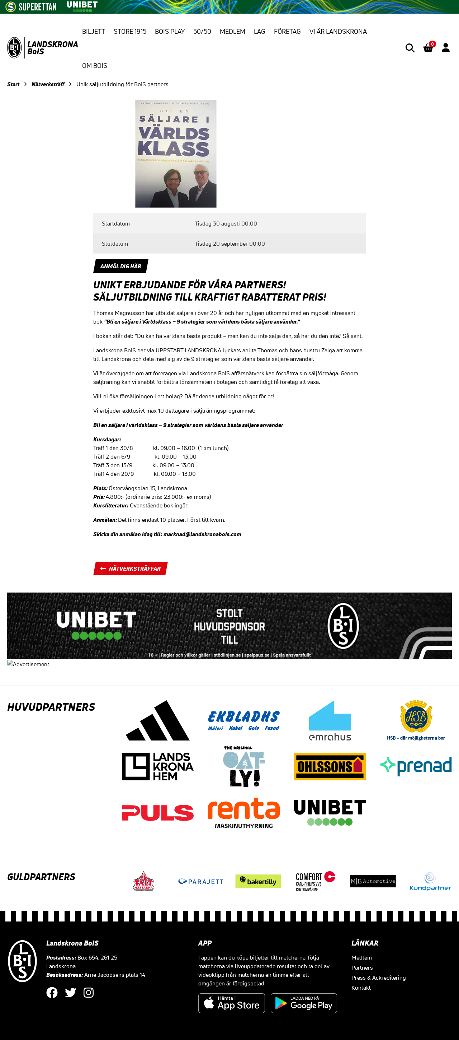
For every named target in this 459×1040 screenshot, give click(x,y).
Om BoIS (94, 65)
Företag (287, 31)
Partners (362, 967)
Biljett (93, 31)
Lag (259, 31)
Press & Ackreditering (378, 977)
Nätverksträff (48, 84)
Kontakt (361, 987)
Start (13, 84)
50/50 (202, 31)
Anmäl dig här (120, 266)
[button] (410, 48)
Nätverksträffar (135, 568)
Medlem (232, 31)
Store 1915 (130, 31)
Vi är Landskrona (338, 31)
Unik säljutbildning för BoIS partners (122, 84)
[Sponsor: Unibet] (82, 5)
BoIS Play (170, 31)
